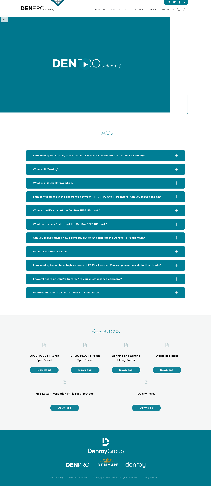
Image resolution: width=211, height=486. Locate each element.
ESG (127, 10)
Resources (140, 10)
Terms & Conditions (78, 477)
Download (44, 370)
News (153, 10)
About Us (116, 10)
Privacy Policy (56, 477)
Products (100, 10)
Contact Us (167, 10)
